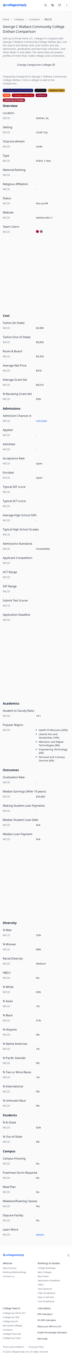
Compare (7, 1329)
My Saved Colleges (12, 1325)
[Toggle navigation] (66, 5)
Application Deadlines (49, 1280)
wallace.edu (43, 217)
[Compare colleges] (52, 5)
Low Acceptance (46, 1301)
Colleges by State (12, 1338)
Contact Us (8, 1276)
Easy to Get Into (46, 1297)
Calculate (41, 420)
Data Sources (9, 1268)
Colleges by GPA (11, 1317)
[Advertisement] (36, 274)
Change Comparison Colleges (34, 64)
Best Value (43, 1276)
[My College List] (59, 5)
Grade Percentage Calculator (52, 1332)
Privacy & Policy (36, 1347)
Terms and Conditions (13, 1347)
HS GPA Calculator (46, 1320)
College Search (10, 1321)
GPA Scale (42, 1338)
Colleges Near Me (12, 1333)
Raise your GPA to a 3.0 (49, 1326)
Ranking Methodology (14, 1272)
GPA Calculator (45, 1314)
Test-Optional (45, 1288)
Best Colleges (45, 1272)
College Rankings (47, 1268)
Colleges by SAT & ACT (14, 1313)
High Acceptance (46, 1292)
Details (40, 1234)
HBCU (41, 1284)
